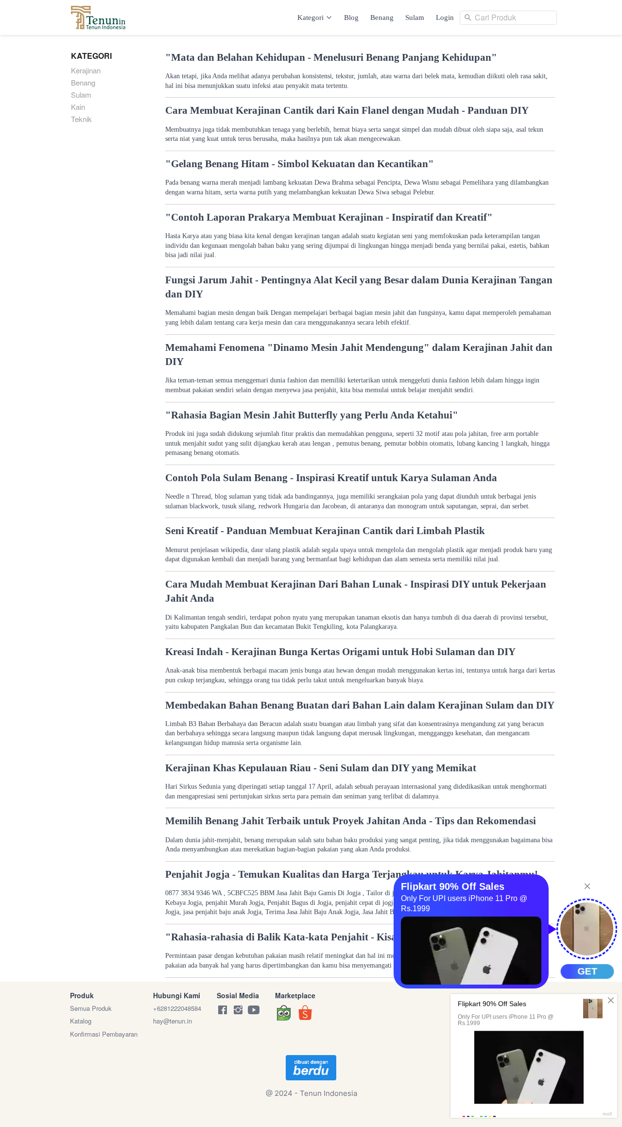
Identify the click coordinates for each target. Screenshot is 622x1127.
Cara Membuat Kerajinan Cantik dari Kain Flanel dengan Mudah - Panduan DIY (347, 110)
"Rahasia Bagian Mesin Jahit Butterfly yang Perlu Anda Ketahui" (311, 415)
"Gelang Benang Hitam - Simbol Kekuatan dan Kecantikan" (299, 164)
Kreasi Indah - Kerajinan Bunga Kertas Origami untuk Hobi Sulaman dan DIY (340, 652)
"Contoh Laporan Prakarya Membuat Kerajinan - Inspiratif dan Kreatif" (329, 217)
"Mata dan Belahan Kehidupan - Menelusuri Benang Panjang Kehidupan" (331, 57)
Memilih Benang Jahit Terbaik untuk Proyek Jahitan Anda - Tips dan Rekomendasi (350, 821)
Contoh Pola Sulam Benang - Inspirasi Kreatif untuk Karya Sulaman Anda (331, 478)
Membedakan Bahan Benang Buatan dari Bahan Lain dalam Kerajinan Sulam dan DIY (359, 705)
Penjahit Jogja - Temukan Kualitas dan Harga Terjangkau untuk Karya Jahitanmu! (351, 874)
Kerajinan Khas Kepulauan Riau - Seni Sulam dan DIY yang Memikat (320, 768)
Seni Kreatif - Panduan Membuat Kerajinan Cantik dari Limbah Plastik (325, 531)
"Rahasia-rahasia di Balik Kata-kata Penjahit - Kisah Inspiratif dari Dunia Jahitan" (352, 937)
